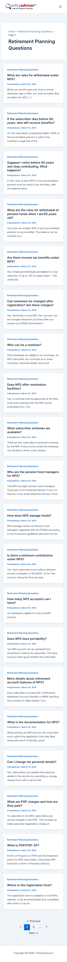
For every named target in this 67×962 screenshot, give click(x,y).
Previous (33, 921)
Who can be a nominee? (24, 345)
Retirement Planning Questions (22, 69)
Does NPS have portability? (27, 638)
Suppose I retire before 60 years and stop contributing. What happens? (30, 166)
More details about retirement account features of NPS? (28, 680)
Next (33, 933)
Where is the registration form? (29, 885)
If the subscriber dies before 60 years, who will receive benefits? (31, 121)
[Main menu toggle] (60, 6)
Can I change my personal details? (31, 762)
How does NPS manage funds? (29, 515)
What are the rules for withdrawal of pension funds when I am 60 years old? (33, 213)
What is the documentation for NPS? (33, 722)
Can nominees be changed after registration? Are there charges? (30, 303)
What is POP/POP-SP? (23, 845)
